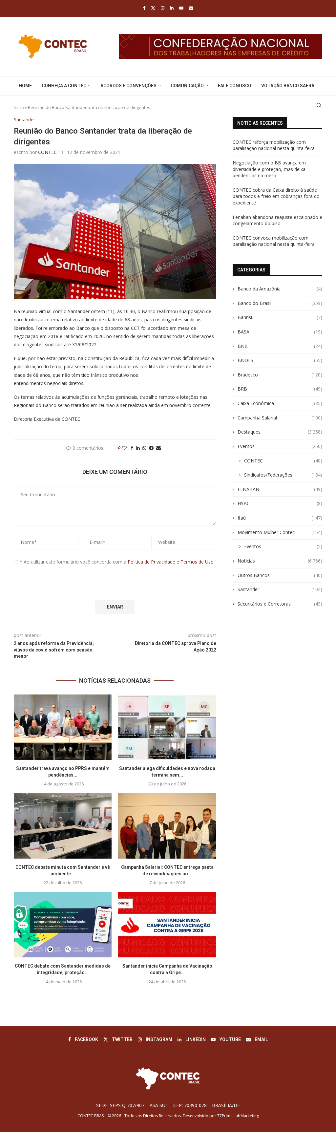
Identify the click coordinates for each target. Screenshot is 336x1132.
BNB (280, 346)
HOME (25, 85)
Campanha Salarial (280, 418)
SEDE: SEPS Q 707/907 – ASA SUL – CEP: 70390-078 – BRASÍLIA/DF (168, 1105)
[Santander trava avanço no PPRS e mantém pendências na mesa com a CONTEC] (63, 727)
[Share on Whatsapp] (144, 448)
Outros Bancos (280, 575)
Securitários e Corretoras (280, 604)
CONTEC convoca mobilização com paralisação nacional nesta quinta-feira (274, 241)
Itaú (280, 518)
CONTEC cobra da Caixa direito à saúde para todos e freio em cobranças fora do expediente (276, 196)
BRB (280, 389)
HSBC (280, 503)
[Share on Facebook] (132, 448)
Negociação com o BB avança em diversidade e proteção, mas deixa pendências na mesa (269, 169)
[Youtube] (181, 8)
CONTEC (47, 152)
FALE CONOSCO (234, 85)
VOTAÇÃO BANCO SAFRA (287, 85)
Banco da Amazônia (280, 289)
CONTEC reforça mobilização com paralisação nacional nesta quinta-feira (274, 145)
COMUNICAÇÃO (187, 85)
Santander (280, 589)
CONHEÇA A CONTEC (64, 85)
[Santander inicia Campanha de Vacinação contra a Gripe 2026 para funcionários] (167, 924)
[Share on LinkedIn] (138, 448)
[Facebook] (144, 8)
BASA (280, 332)
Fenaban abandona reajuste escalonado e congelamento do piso (277, 220)
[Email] (191, 8)
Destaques (280, 432)
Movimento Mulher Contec (280, 532)
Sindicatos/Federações (283, 475)
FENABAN (280, 489)
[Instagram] (162, 8)
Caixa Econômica (280, 403)
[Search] (319, 105)
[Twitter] (153, 8)
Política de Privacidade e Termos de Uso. (171, 562)
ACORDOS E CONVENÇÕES (128, 85)
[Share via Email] (158, 448)
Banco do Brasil (280, 303)
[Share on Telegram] (151, 448)
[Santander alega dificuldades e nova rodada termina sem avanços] (167, 727)
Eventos (280, 446)
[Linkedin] (172, 8)
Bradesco (280, 375)
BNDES (280, 360)
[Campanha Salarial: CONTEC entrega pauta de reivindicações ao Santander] (167, 826)
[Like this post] (124, 448)
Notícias (280, 561)
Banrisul (280, 317)
